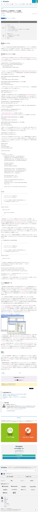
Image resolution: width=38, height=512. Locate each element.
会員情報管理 (6, 499)
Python (27, 4)
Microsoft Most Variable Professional (23, 406)
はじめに (8, 24)
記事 (11, 480)
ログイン (8, 385)
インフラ (15, 4)
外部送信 (5, 506)
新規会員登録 (19, 455)
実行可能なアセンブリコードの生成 (13, 35)
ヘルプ (5, 496)
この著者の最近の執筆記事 (10, 410)
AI (4, 4)
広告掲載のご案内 (28, 476)
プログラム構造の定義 (11, 27)
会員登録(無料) (10, 383)
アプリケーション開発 (9, 4)
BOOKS (31, 480)
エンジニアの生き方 (21, 4)
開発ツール (31, 4)
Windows (4, 15)
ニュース (2, 480)
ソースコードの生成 (10, 26)
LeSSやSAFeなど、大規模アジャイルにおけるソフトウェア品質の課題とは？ (15, 397)
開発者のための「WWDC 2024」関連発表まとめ (10, 395)
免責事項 (5, 500)
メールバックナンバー (9, 473)
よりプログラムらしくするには (13, 30)
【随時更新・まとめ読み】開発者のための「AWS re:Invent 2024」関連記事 (14, 394)
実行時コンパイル (10, 33)
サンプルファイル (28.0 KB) (10, 18)
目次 (19, 21)
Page (3, 27)
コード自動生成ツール (10, 36)
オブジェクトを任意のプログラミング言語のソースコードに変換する (18, 29)
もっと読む (3, 398)
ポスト (32, 388)
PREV (3, 372)
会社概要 (5, 502)
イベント (22, 480)
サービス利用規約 (6, 503)
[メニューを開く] (1, 1)
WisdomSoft (21, 408)
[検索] (2, 4)
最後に (8, 37)
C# (1, 15)
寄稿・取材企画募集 (10, 476)
